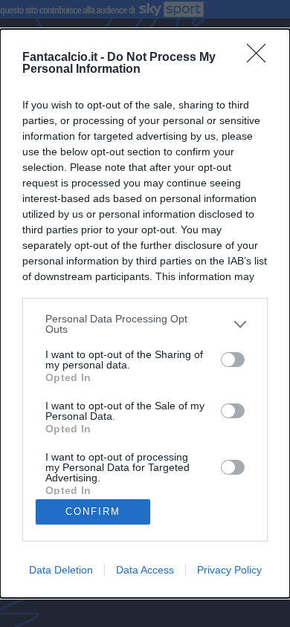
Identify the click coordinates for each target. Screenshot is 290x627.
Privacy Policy (229, 570)
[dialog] (145, 313)
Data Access (145, 570)
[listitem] (145, 324)
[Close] (261, 58)
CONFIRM (92, 511)
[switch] (233, 359)
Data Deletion (61, 570)
